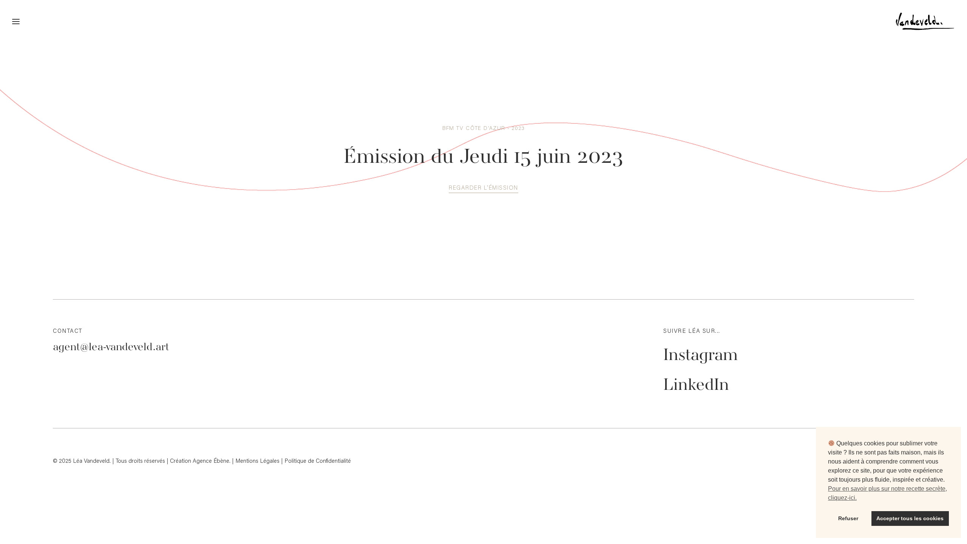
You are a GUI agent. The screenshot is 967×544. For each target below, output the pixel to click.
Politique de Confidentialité (317, 460)
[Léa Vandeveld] (918, 21)
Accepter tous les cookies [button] (910, 518)
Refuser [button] (848, 518)
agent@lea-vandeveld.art (111, 347)
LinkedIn (696, 385)
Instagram (700, 355)
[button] (483, 187)
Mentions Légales (257, 460)
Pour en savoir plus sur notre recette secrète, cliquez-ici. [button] (887, 493)
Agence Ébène (211, 460)
